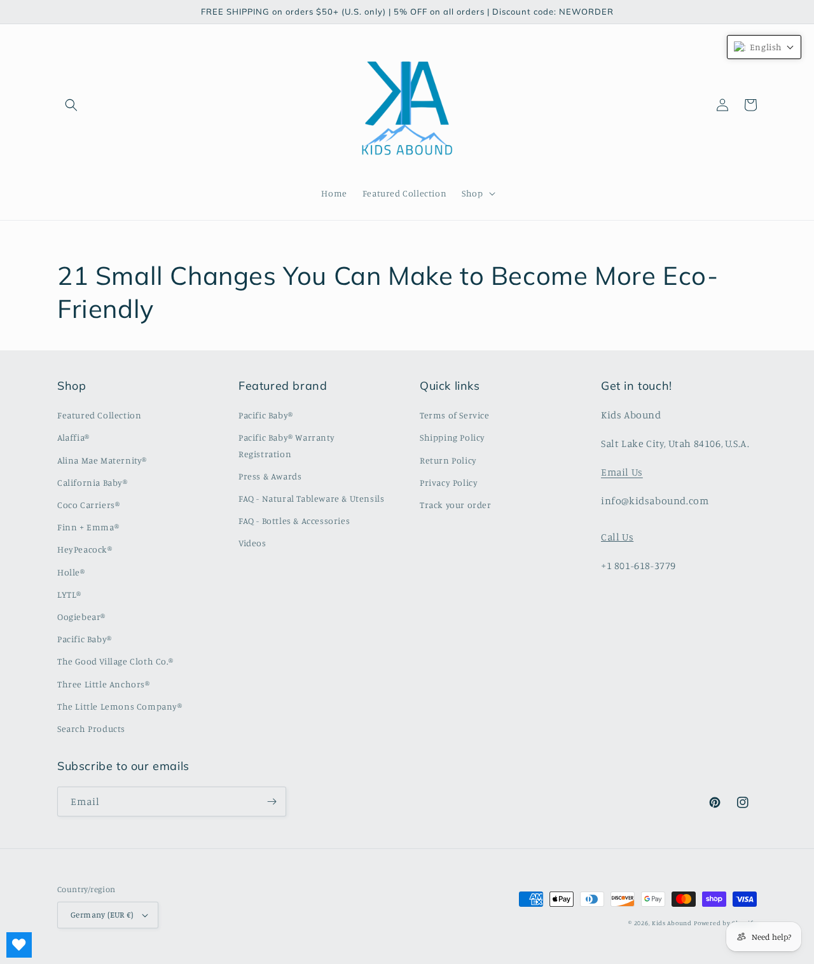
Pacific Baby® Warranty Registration (286, 445)
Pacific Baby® (84, 638)
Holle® (71, 572)
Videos (252, 542)
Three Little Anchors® (103, 683)
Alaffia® (73, 437)
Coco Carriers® (88, 504)
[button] (71, 105)
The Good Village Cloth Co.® (115, 661)
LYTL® (69, 594)
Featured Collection (99, 415)
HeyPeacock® (85, 549)
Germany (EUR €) (102, 914)
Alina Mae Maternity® (102, 460)
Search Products (91, 728)
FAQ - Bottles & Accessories (294, 520)
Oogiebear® (81, 616)
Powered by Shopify (725, 922)
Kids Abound (672, 922)
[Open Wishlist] (19, 945)
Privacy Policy (449, 482)
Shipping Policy (452, 437)
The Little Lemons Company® (120, 706)
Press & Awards (269, 476)
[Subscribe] (272, 801)
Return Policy (448, 460)
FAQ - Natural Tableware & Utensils (311, 498)
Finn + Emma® (88, 526)
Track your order (456, 504)
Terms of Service (455, 415)
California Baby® (92, 482)
